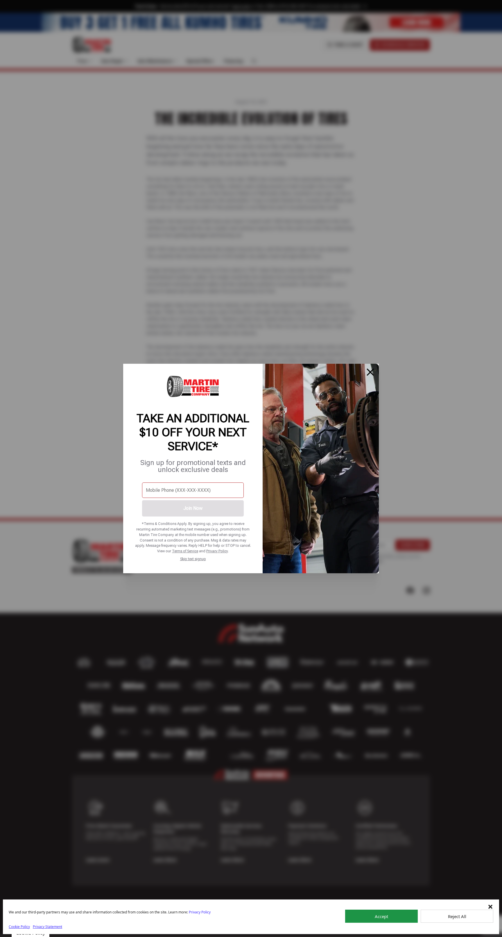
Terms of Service (185, 551)
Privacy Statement (47, 926)
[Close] (370, 372)
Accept (381, 916)
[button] (490, 907)
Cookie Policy (19, 926)
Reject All (457, 916)
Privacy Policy (217, 551)
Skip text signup (193, 559)
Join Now (192, 508)
